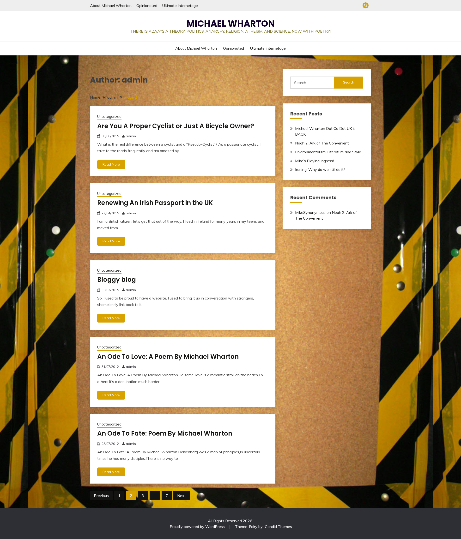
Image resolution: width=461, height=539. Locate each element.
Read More (111, 164)
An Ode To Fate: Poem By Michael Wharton (164, 433)
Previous (101, 495)
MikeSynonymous (310, 212)
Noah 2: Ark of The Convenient (322, 143)
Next (181, 495)
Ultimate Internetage (180, 5)
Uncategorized (109, 116)
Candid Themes (278, 526)
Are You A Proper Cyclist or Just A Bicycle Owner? (175, 126)
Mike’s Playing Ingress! (314, 160)
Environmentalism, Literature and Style (328, 152)
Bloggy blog (116, 279)
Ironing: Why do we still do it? (320, 169)
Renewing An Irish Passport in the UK (155, 202)
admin (131, 136)
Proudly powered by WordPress (198, 526)
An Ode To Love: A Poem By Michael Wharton (168, 356)
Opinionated (146, 5)
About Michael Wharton (111, 5)
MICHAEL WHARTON (231, 23)
